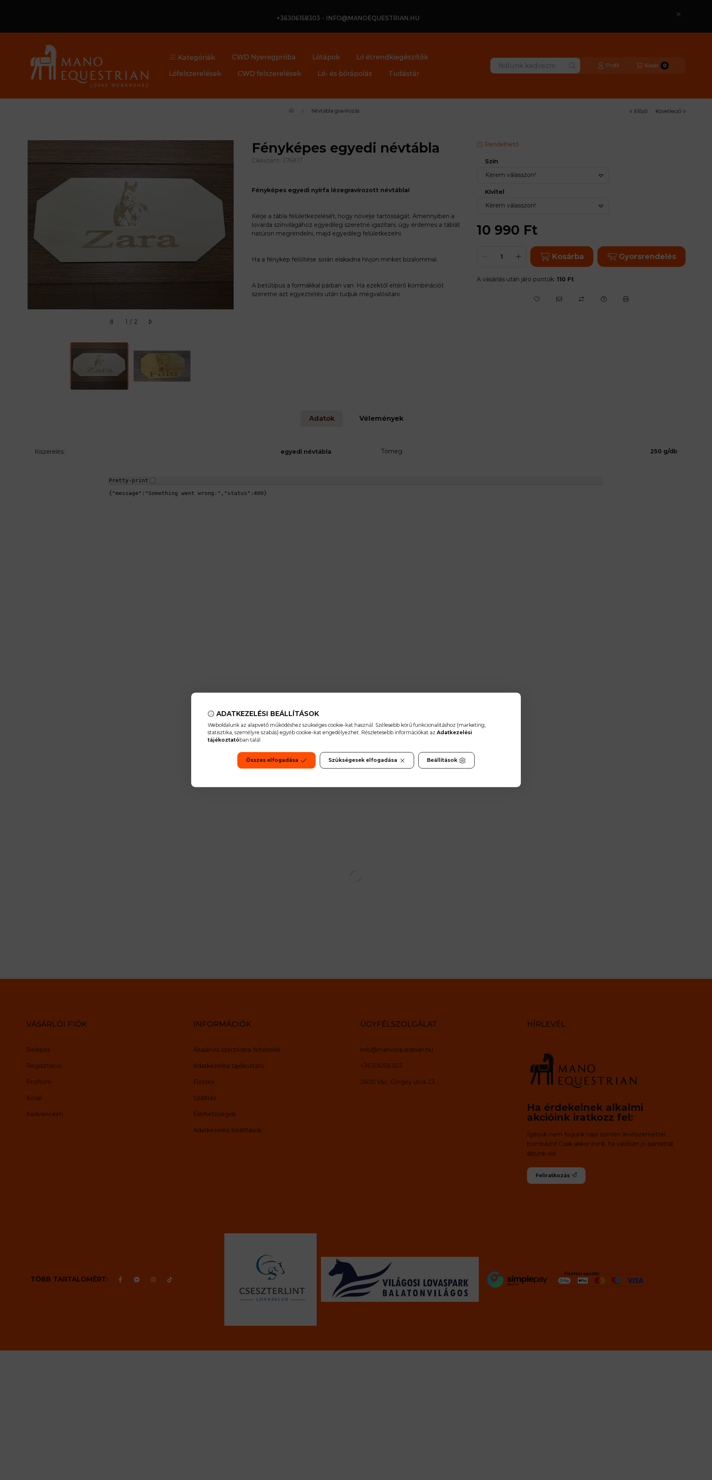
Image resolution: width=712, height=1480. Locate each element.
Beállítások (442, 760)
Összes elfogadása (272, 760)
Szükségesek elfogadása (362, 760)
